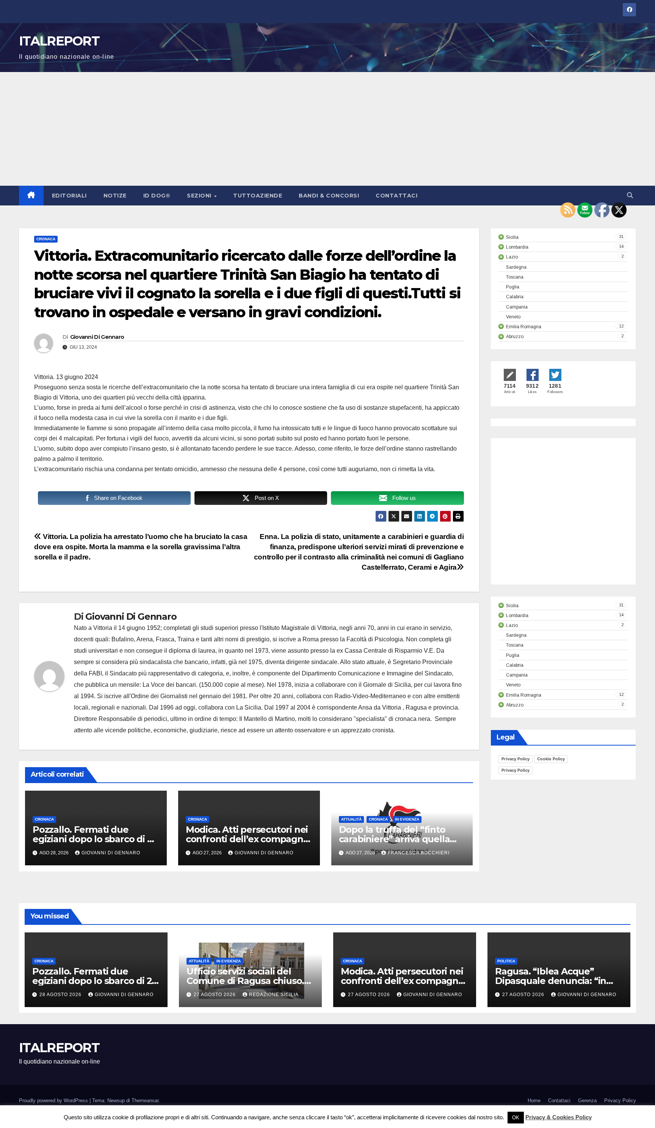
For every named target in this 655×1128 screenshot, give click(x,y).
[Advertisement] (327, 129)
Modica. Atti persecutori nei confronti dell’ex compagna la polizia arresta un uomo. (247, 839)
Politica (506, 961)
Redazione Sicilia (274, 994)
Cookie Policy (551, 758)
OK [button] (515, 1117)
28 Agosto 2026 (61, 994)
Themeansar (145, 1100)
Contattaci (396, 195)
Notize (115, 195)
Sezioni (200, 195)
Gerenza (587, 1100)
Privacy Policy (515, 758)
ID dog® (157, 195)
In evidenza (407, 819)
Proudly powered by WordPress (54, 1100)
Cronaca (45, 239)
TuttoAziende (257, 195)
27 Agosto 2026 (215, 994)
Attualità (351, 819)
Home (534, 1100)
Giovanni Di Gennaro (97, 337)
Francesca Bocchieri (419, 852)
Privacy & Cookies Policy (558, 1117)
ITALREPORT (59, 41)
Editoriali (69, 195)
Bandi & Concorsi (329, 195)
